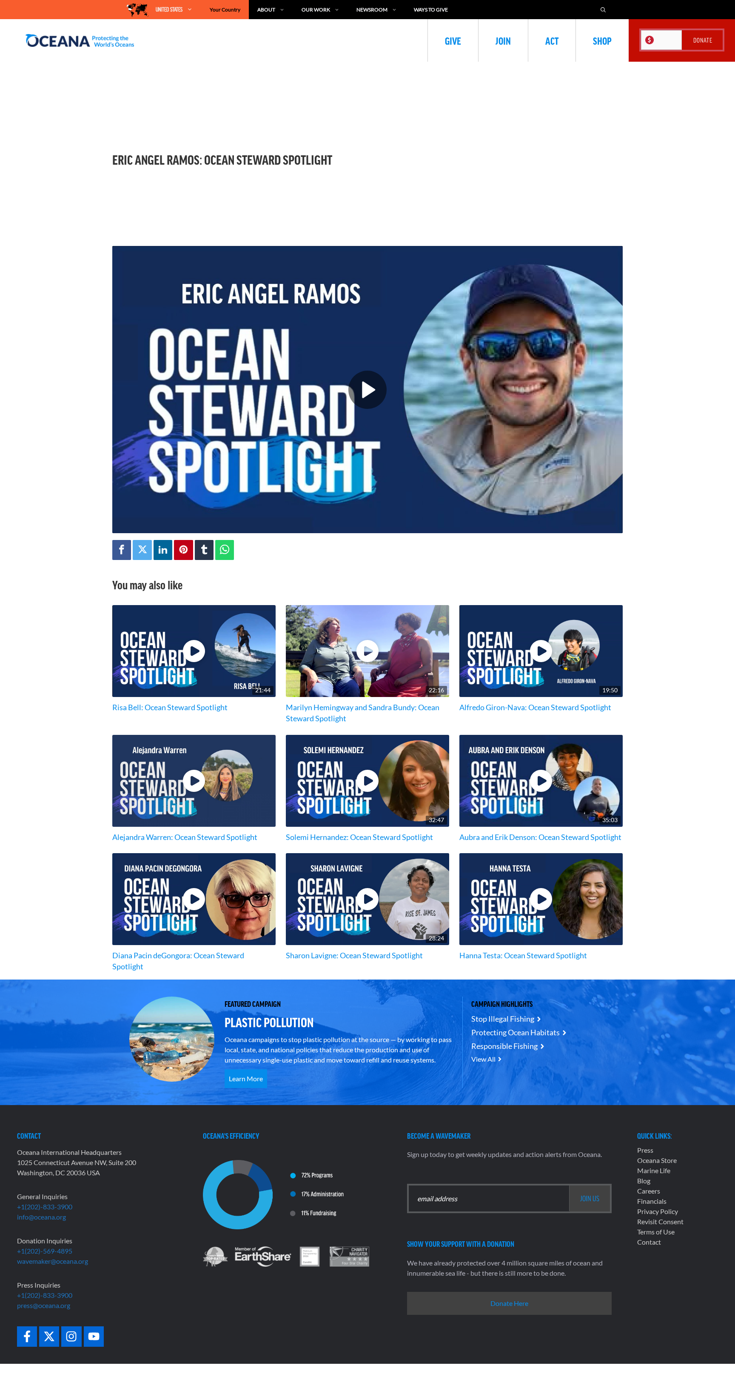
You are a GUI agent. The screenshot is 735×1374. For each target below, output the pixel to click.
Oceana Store (657, 1160)
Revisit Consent (660, 1221)
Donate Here (509, 1303)
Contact (649, 1242)
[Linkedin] (163, 550)
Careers (648, 1191)
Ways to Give (431, 9)
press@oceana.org (43, 1305)
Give (453, 40)
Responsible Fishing (504, 1046)
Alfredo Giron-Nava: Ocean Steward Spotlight (535, 707)
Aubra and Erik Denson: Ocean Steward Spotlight (540, 837)
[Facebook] (121, 550)
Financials (652, 1201)
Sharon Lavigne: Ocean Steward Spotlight (354, 955)
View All (483, 1059)
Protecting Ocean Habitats (515, 1032)
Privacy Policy (657, 1211)
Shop (602, 40)
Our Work (316, 9)
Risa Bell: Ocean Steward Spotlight (170, 707)
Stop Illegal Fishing (502, 1018)
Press (645, 1150)
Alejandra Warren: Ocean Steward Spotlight (184, 837)
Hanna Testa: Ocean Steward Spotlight (523, 955)
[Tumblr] (204, 550)
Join (503, 40)
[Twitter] (142, 550)
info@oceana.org (41, 1217)
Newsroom (371, 9)
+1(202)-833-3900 (44, 1207)
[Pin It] (183, 550)
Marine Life (653, 1170)
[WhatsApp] (224, 550)
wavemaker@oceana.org (52, 1261)
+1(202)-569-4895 (44, 1251)
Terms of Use (656, 1232)
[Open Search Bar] (603, 9)
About (266, 9)
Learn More (246, 1078)
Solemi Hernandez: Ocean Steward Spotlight (359, 837)
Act (551, 40)
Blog (643, 1181)
